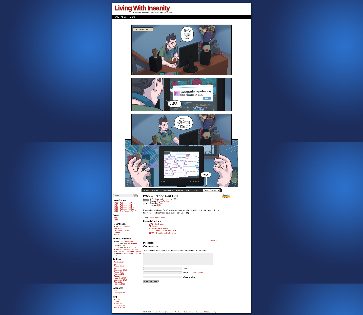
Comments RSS (213, 240)
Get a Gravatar (197, 273)
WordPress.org (119, 307)
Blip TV (116, 235)
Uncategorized (119, 293)
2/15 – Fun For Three (158, 228)
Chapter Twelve (163, 201)
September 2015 (120, 270)
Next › (189, 190)
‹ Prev (155, 190)
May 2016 (118, 268)
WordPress (178, 312)
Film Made (118, 229)
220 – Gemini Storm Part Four (162, 231)
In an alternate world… (122, 227)
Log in (116, 302)
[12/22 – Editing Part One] (181, 186)
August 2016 (119, 266)
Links (132, 17)
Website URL (189, 277)
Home (116, 17)
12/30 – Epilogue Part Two (124, 207)
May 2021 (118, 264)
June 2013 (118, 282)
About (124, 17)
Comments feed (120, 305)
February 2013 (119, 284)
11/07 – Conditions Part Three (162, 233)
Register (117, 300)
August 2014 (119, 272)
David (161, 203)
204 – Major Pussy (133, 251)
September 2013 (120, 280)
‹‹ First (146, 190)
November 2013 (120, 278)
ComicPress (190, 312)
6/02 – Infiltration (156, 224)
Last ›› (197, 190)
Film (163, 218)
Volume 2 (117, 233)
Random (179, 190)
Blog (115, 291)
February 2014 (119, 274)
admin (154, 199)
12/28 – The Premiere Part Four (126, 211)
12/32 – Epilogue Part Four (124, 203)
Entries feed (118, 304)
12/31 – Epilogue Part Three (125, 205)
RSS (205, 312)
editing (158, 218)
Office (159, 205)
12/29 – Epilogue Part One (124, 209)
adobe (151, 218)
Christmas (153, 226)
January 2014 (119, 276)
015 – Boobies (127, 241)
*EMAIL (193, 272)
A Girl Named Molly (121, 231)
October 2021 (119, 262)
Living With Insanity (142, 8)
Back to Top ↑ (213, 312)
